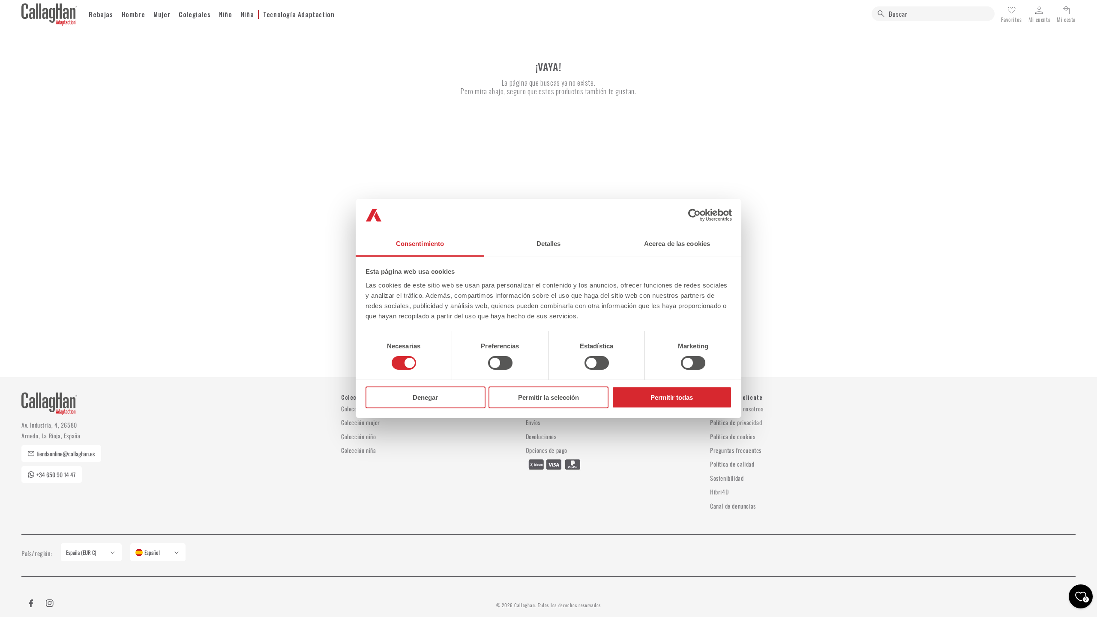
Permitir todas (671, 397)
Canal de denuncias (733, 505)
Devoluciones (541, 436)
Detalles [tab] (549, 243)
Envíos (533, 422)
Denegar (425, 397)
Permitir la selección (548, 397)
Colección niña (358, 450)
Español (152, 552)
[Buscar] (881, 13)
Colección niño (358, 436)
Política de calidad (732, 463)
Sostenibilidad (726, 477)
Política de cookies (732, 436)
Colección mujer (360, 422)
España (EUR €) (81, 552)
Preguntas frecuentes (735, 450)
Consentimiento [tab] (420, 243)
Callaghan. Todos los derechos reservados (557, 605)
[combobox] (933, 13)
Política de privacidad (736, 422)
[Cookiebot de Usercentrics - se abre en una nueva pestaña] (694, 215)
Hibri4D (719, 491)
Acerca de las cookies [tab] (677, 243)
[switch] (500, 363)
